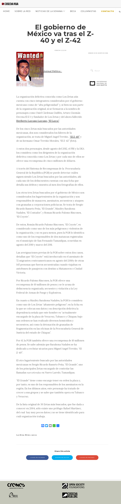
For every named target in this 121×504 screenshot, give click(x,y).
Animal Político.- (53, 71)
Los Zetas (20, 435)
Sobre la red (23, 11)
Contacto (107, 11)
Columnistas (88, 11)
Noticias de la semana (49, 11)
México (28, 435)
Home (6, 11)
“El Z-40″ (75, 136)
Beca (73, 11)
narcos (34, 435)
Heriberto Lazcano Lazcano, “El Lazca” (37, 120)
